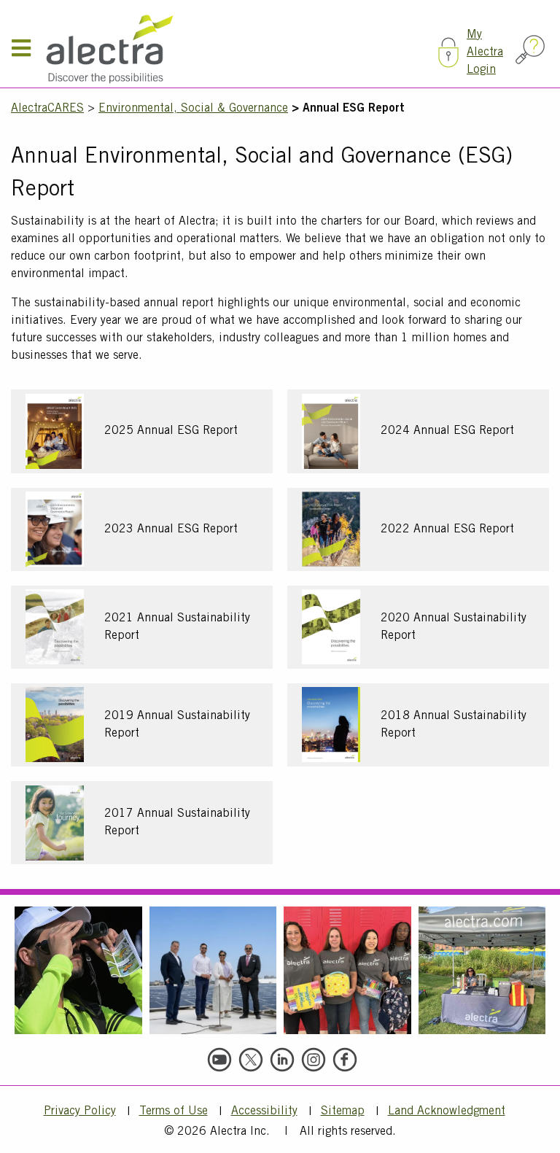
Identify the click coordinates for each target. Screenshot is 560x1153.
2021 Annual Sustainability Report (177, 627)
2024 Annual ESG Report (447, 431)
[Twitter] (251, 1060)
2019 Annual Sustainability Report (177, 724)
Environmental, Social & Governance (193, 108)
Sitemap (343, 1111)
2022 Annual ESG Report (447, 529)
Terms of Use (173, 1111)
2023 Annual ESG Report (171, 529)
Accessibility (264, 1111)
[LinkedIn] (282, 1060)
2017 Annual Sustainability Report (177, 822)
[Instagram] (313, 1060)
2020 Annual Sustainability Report (453, 627)
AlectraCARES (47, 108)
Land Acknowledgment (446, 1111)
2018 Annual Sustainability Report (453, 724)
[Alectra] (236, 50)
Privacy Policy (80, 1111)
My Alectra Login (485, 52)
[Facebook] (345, 1060)
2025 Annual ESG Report (171, 431)
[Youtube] (219, 1060)
